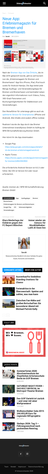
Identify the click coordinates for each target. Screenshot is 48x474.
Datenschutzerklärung (36, 467)
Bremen (35, 198)
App (17, 198)
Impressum (22, 467)
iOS (15, 207)
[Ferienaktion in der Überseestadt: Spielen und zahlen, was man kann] (8, 291)
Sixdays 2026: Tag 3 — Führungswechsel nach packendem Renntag (28, 426)
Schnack (11, 13)
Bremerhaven (8, 201)
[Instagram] (27, 453)
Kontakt (13, 467)
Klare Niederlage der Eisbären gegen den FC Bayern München (12, 223)
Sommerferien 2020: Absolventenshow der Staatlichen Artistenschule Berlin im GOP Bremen (30, 375)
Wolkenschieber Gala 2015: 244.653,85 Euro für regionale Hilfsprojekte (30, 413)
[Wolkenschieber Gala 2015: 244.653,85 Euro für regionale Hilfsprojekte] (8, 414)
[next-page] (7, 315)
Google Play (7, 207)
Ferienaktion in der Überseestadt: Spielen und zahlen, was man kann (29, 291)
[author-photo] (24, 249)
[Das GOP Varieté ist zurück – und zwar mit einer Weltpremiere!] (8, 401)
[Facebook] (20, 454)
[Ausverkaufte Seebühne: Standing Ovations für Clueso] (8, 279)
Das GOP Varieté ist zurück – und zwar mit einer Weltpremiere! (30, 401)
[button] (44, 3)
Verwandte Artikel (13, 270)
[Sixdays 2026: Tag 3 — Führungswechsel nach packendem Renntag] (8, 426)
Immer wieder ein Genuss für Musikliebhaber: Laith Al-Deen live (37, 224)
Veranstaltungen (9, 210)
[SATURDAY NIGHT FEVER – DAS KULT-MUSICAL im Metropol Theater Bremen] (8, 389)
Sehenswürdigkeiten (25, 207)
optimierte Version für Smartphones (18, 114)
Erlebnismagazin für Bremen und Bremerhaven (19, 204)
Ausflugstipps (25, 198)
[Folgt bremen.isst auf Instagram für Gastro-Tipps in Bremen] (24, 342)
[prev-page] (4, 315)
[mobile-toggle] (4, 3)
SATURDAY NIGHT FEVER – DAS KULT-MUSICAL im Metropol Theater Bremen (30, 388)
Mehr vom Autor (33, 270)
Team (6, 467)
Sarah (8, 36)
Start (4, 13)
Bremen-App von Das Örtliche (24, 72)
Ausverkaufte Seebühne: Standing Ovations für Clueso (28, 279)
